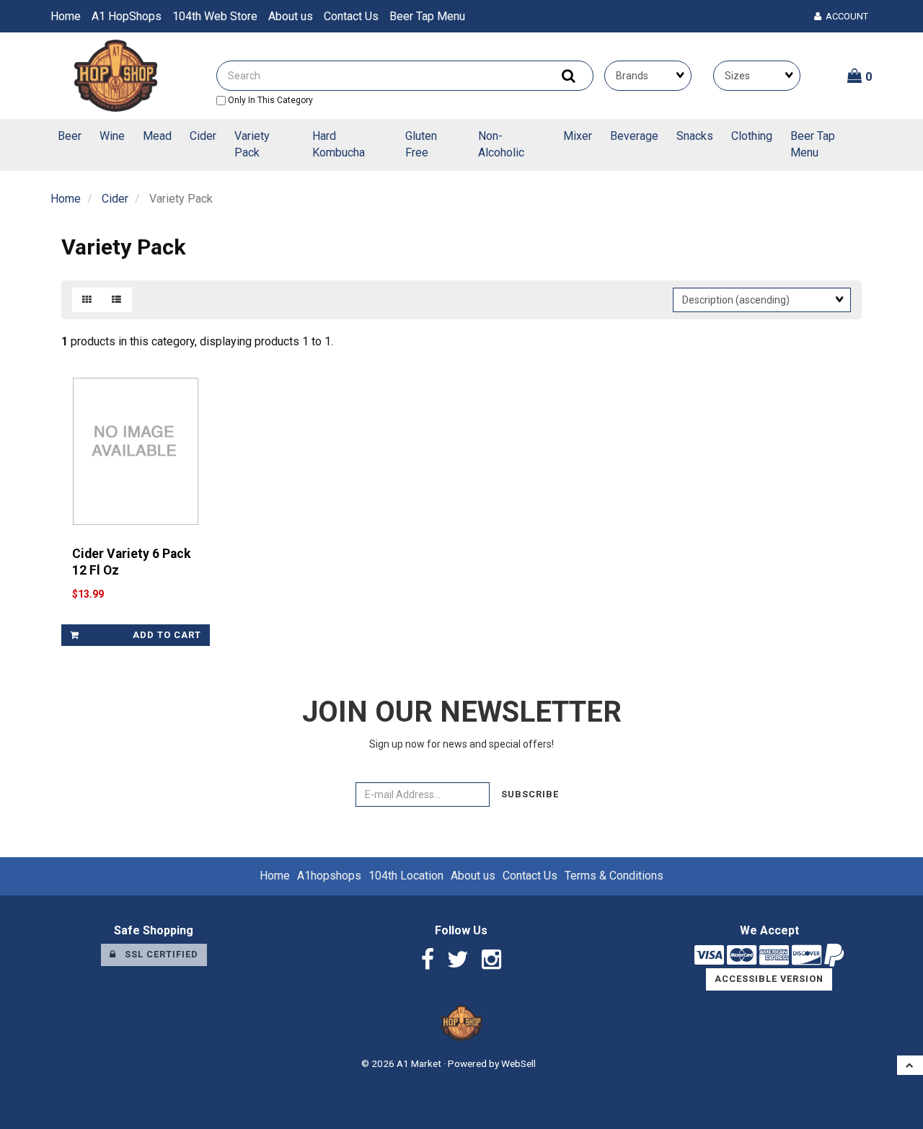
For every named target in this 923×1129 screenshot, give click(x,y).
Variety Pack (252, 144)
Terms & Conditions (614, 875)
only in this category (269, 100)
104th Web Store (214, 16)
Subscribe (530, 794)
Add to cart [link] (167, 634)
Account (844, 16)
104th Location (405, 875)
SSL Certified (157, 954)
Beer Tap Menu (427, 16)
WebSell (518, 1063)
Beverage (634, 136)
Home (65, 16)
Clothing (751, 136)
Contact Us (351, 16)
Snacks (694, 136)
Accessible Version (769, 978)
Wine (112, 136)
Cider (203, 136)
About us (290, 16)
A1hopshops (329, 875)
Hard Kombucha (338, 144)
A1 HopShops (127, 16)
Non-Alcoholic (501, 144)
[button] (860, 75)
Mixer (577, 136)
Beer (69, 136)
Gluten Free (421, 144)
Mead (157, 136)
